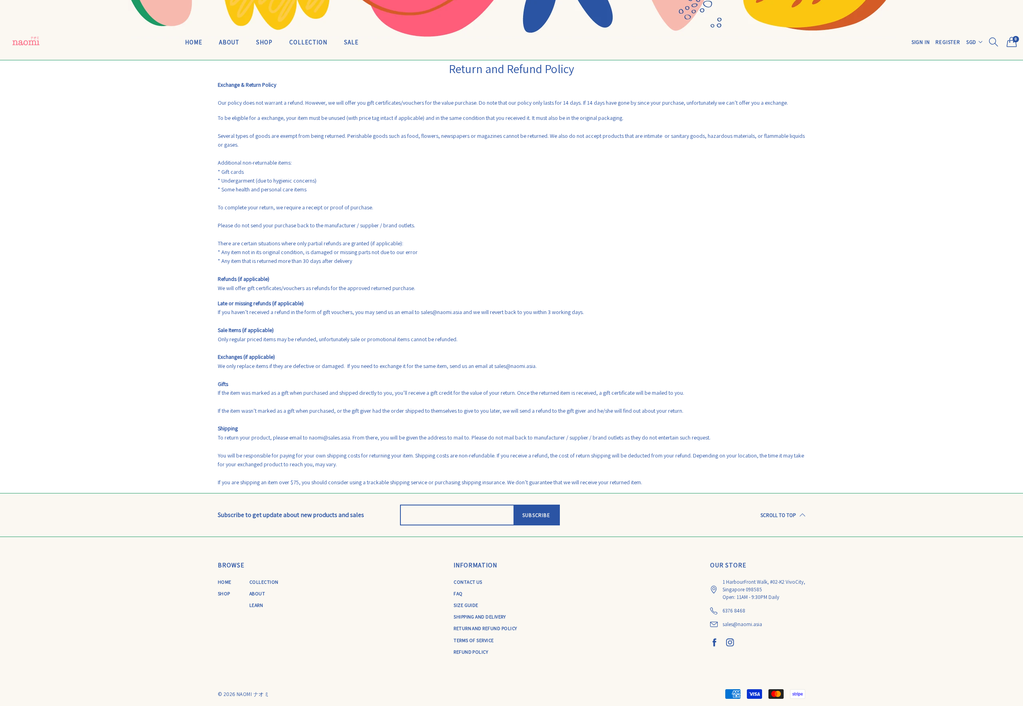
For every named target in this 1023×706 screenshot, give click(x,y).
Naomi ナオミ (253, 694)
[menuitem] (194, 41)
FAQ (458, 594)
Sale (351, 42)
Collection (308, 42)
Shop (264, 42)
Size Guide (466, 605)
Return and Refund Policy (485, 628)
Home (193, 42)
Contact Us (468, 582)
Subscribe (536, 515)
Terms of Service (474, 640)
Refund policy (471, 652)
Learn (256, 605)
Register (947, 42)
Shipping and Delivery (480, 617)
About (229, 42)
